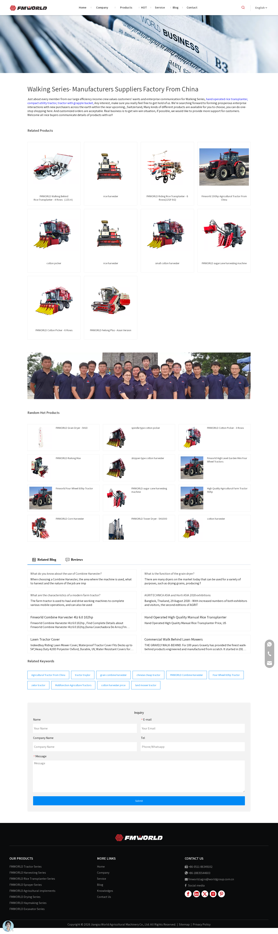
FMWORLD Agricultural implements (32, 891)
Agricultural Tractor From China (48, 675)
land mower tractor (145, 685)
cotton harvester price (113, 685)
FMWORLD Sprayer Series (25, 885)
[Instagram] (213, 893)
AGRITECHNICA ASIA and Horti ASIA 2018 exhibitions (177, 595)
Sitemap (184, 924)
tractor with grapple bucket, (76, 103)
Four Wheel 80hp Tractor (226, 675)
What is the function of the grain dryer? (169, 574)
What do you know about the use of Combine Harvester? (66, 574)
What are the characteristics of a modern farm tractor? (65, 595)
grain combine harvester (113, 675)
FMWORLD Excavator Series (27, 909)
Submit (139, 800)
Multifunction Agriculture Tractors (73, 685)
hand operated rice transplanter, (227, 99)
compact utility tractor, (42, 103)
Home (101, 867)
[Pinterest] (221, 893)
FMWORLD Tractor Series (25, 867)
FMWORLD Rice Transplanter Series (32, 879)
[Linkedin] (196, 893)
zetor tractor (38, 685)
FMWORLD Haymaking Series (28, 903)
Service (101, 879)
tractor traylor (82, 675)
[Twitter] (204, 893)
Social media (196, 885)
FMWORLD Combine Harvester (186, 675)
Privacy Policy (201, 924)
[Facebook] (188, 893)
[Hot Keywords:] (243, 7)
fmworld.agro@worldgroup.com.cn (211, 879)
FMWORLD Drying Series (24, 897)
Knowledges (105, 891)
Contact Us (104, 897)
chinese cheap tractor (148, 675)
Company (103, 873)
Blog (100, 885)
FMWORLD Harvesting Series (27, 873)
